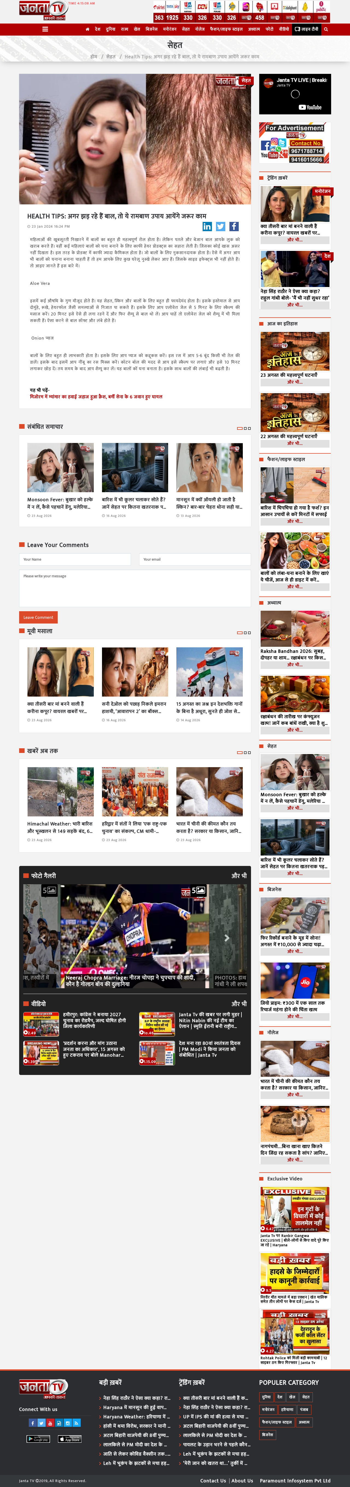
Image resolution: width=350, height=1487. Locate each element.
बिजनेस (152, 29)
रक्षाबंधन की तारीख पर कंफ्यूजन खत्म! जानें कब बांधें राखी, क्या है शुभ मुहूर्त (294, 720)
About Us (242, 1481)
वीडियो (284, 29)
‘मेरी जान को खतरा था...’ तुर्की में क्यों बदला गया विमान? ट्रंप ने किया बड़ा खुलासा (217, 1463)
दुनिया (111, 29)
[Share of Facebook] (234, 226)
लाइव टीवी (310, 29)
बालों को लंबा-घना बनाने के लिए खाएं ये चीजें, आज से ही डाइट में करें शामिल (295, 576)
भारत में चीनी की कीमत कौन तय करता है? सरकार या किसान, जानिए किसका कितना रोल (208, 828)
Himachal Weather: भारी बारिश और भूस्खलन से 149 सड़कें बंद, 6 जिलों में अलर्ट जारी (60, 828)
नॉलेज (200, 29)
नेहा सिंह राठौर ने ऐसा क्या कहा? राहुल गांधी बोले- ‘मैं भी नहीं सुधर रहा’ (295, 295)
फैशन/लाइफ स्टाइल (226, 29)
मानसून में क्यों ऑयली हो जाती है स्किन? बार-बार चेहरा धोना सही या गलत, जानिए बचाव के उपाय (208, 503)
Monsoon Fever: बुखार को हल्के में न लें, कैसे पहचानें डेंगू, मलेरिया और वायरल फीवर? (60, 503)
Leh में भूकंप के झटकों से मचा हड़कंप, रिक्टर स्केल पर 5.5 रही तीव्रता (137, 1463)
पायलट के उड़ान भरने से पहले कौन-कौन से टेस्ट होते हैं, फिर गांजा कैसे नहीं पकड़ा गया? (217, 1445)
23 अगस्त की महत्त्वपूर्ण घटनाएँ (289, 375)
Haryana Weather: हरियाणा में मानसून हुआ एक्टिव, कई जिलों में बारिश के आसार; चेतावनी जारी (137, 1417)
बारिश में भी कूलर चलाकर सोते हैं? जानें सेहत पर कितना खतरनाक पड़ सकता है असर (134, 503)
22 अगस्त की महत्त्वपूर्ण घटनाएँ (289, 436)
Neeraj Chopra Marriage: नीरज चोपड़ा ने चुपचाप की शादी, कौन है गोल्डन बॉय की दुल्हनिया (130, 981)
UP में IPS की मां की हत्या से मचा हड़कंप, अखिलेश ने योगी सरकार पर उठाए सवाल (217, 1417)
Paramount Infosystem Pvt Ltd (295, 1481)
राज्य (125, 29)
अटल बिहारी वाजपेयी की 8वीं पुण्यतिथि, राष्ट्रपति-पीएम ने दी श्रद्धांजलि (137, 1435)
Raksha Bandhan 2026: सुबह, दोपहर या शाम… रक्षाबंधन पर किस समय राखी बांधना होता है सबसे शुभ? (295, 654)
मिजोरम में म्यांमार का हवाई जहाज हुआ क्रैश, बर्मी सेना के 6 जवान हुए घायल (96, 397)
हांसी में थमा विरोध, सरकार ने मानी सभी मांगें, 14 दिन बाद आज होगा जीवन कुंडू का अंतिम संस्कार (137, 1426)
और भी (239, 876)
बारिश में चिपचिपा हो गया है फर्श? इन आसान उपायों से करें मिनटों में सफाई (295, 511)
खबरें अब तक (42, 751)
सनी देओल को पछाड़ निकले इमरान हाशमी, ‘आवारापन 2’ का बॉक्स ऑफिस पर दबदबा (134, 708)
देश (98, 29)
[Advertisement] (135, 1129)
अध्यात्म (254, 29)
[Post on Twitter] (220, 226)
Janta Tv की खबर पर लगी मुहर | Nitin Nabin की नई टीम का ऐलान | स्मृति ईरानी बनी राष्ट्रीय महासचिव (210, 1021)
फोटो (270, 29)
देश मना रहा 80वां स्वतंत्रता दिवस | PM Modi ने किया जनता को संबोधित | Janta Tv (210, 1050)
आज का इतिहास (282, 324)
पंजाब (304, 1410)
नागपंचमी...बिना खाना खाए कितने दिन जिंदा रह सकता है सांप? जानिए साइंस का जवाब (293, 1149)
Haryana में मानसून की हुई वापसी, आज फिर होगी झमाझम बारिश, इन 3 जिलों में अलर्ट (137, 1407)
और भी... (295, 240)
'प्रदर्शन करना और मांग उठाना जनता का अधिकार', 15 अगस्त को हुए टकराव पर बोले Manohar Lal (94, 1050)
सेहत (186, 29)
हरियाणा (287, 1410)
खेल (137, 29)
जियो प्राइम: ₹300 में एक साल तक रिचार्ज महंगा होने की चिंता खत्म (293, 1006)
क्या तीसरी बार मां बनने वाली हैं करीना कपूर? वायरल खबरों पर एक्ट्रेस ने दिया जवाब (55, 708)
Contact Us (213, 1481)
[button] (42, 936)
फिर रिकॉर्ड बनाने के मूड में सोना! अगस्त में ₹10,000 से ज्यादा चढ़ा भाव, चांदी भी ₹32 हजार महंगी (291, 941)
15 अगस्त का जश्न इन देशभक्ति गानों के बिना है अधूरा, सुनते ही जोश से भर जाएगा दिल (209, 708)
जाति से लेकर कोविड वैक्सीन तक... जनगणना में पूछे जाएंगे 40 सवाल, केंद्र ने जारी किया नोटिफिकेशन (137, 1454)
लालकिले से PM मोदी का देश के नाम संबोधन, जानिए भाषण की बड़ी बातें (137, 1445)
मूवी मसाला (39, 631)
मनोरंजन (170, 29)
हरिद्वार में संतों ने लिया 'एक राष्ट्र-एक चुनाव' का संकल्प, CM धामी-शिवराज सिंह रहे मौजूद (134, 828)
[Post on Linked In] (207, 226)
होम (94, 57)
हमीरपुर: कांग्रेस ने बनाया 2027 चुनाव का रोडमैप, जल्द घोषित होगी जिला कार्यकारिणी (94, 1021)
